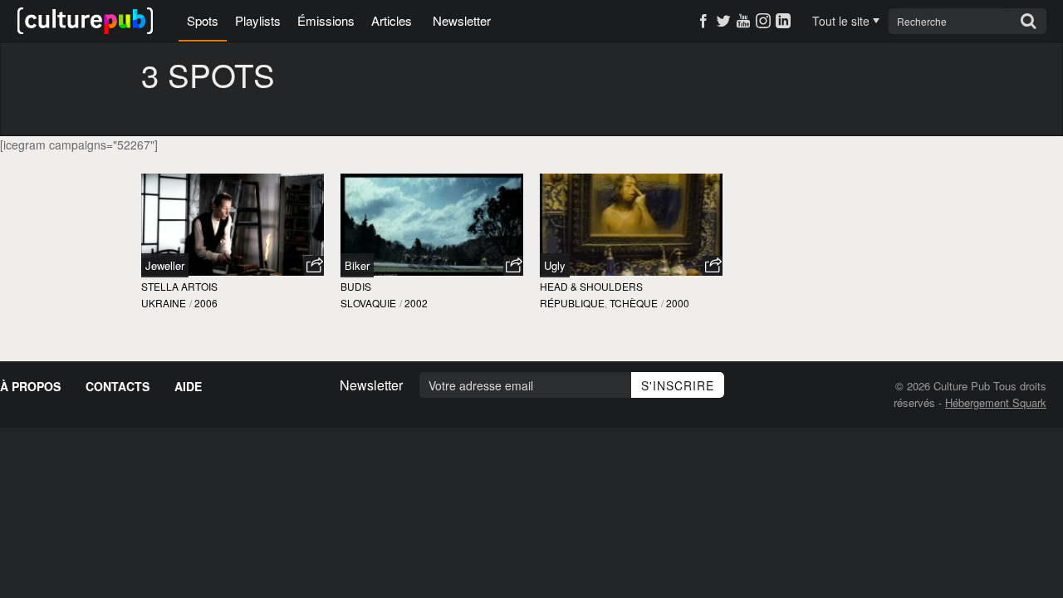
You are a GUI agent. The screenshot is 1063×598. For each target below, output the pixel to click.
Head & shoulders (591, 286)
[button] (314, 266)
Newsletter (462, 20)
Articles (391, 20)
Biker (357, 265)
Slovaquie (368, 303)
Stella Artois (179, 286)
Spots (202, 20)
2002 (416, 303)
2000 (677, 303)
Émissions (326, 20)
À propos (30, 386)
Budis (355, 286)
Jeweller (164, 265)
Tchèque (634, 303)
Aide (188, 386)
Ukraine (163, 303)
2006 (206, 303)
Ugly (555, 265)
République (572, 303)
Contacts (117, 386)
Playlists (258, 20)
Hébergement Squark (995, 402)
